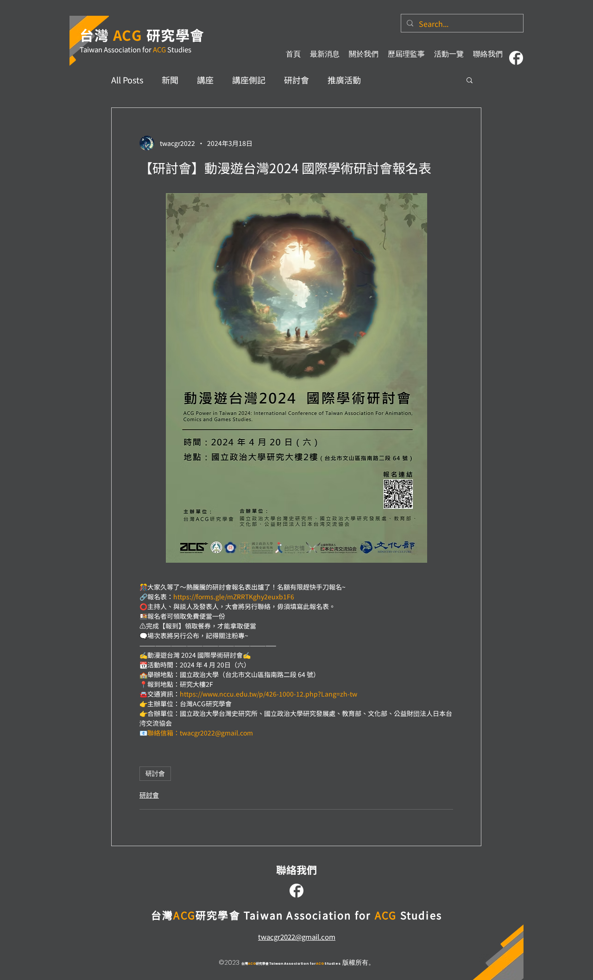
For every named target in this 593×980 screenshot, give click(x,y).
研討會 (296, 80)
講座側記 (248, 80)
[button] (469, 79)
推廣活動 (344, 80)
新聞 (170, 80)
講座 (205, 80)
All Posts (127, 80)
